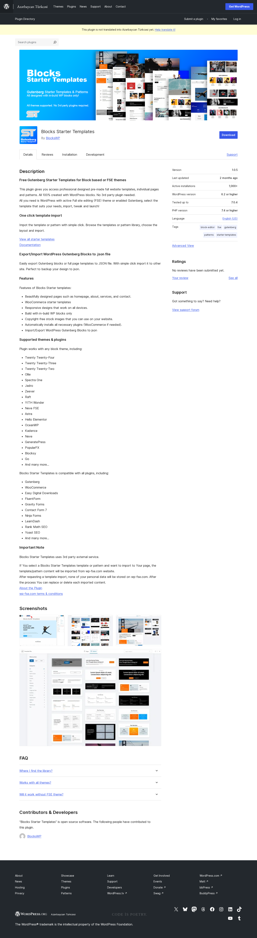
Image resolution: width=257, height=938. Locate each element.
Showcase (67, 875)
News (18, 881)
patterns (209, 234)
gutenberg (230, 227)
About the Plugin (30, 588)
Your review (180, 278)
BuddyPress (209, 893)
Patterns (66, 893)
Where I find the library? (35, 771)
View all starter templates (37, 239)
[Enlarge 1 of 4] (60, 620)
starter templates (226, 234)
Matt (204, 881)
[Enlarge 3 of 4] (156, 620)
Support (232, 154)
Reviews (47, 154)
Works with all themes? (35, 782)
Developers (114, 887)
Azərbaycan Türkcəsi (63, 914)
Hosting (20, 887)
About (19, 875)
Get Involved (162, 875)
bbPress (206, 887)
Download (228, 134)
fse (219, 227)
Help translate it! (165, 29)
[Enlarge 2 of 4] (108, 620)
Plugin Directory (25, 18)
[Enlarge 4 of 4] (156, 654)
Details (28, 154)
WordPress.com (211, 875)
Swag (159, 893)
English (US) (230, 218)
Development (95, 154)
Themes (66, 881)
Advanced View (183, 245)
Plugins (65, 887)
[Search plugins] (55, 42)
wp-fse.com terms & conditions (41, 594)
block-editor (208, 227)
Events (158, 881)
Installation (69, 154)
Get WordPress (239, 6)
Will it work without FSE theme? (41, 794)
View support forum (185, 310)
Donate (160, 887)
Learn (110, 875)
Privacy (19, 893)
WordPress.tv (117, 893)
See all (233, 278)
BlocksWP (53, 138)
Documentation (30, 245)
